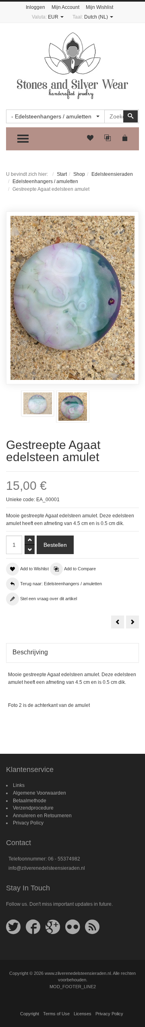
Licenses (82, 1013)
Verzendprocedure (33, 808)
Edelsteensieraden (112, 174)
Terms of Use (56, 1013)
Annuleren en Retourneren (42, 815)
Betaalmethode (29, 800)
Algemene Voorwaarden (39, 793)
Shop (79, 174)
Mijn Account (65, 7)
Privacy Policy (28, 823)
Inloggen (35, 7)
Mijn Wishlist (99, 7)
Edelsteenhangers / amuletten (45, 181)
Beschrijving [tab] (30, 652)
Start (62, 174)
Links (19, 785)
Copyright (29, 1013)
